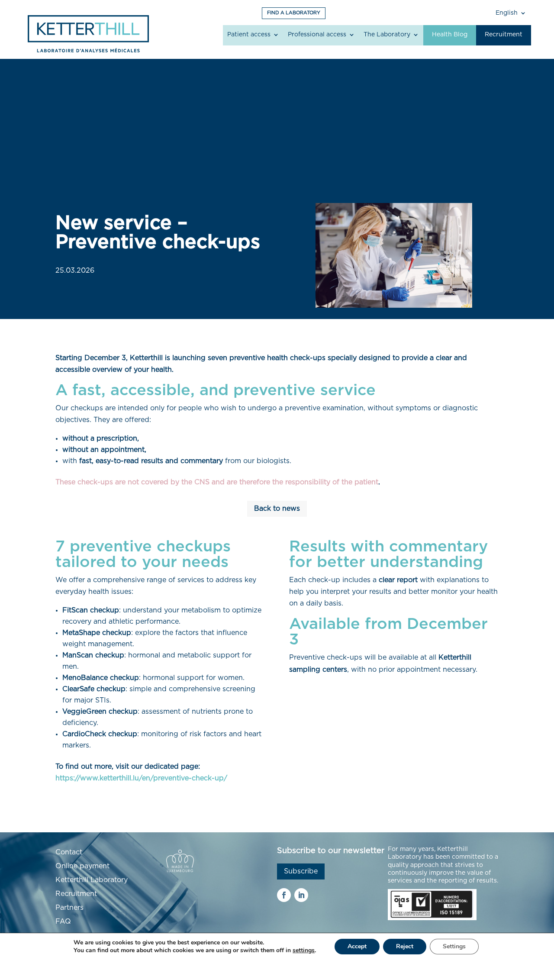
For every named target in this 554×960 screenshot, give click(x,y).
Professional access (317, 35)
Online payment (82, 866)
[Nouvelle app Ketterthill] (394, 255)
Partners (69, 907)
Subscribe (301, 871)
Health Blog (449, 35)
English (507, 13)
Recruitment (503, 35)
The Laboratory (387, 35)
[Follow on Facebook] (284, 895)
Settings (454, 946)
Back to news (277, 508)
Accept (357, 946)
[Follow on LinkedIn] (301, 895)
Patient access (249, 35)
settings (304, 950)
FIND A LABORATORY (293, 12)
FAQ (63, 921)
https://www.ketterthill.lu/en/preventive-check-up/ (141, 778)
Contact (68, 852)
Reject (404, 946)
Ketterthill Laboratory (91, 879)
